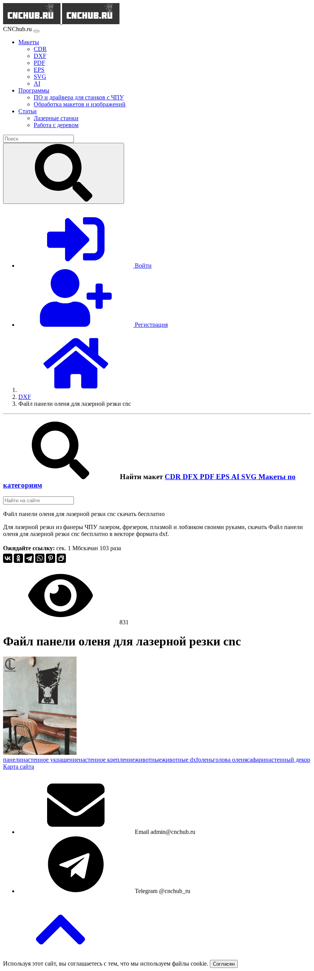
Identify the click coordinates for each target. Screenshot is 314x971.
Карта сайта (18, 766)
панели (12, 759)
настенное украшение (50, 759)
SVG (249, 477)
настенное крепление (107, 759)
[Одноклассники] (18, 558)
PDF (208, 477)
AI (236, 477)
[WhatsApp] (39, 558)
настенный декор (287, 759)
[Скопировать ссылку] (61, 558)
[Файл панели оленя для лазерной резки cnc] (40, 752)
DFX (191, 477)
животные (148, 759)
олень (205, 759)
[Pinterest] (50, 558)
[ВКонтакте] (7, 558)
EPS (223, 477)
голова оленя (230, 759)
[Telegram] (29, 558)
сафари (256, 759)
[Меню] (36, 31)
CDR (174, 477)
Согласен (224, 964)
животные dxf (180, 759)
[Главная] (75, 390)
